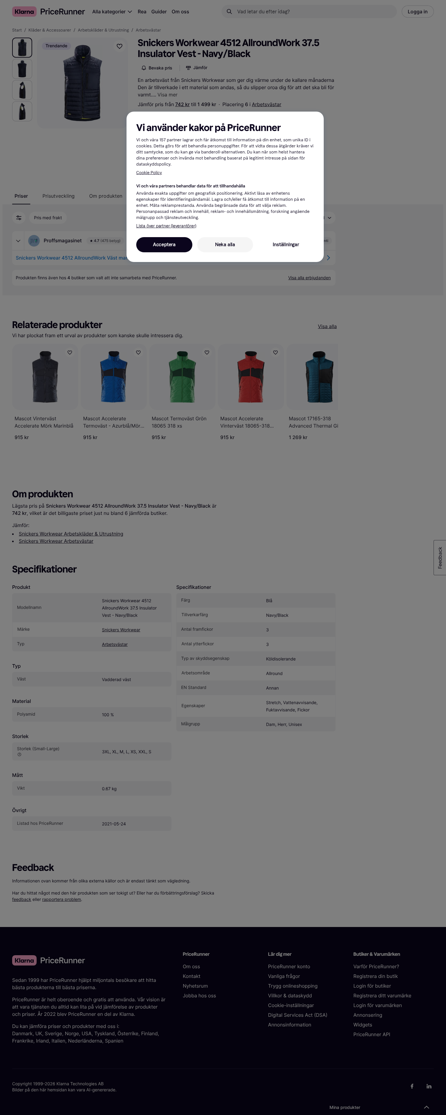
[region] (225, 187)
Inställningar (286, 244)
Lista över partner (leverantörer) (166, 226)
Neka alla (225, 244)
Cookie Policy (149, 172)
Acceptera (164, 244)
